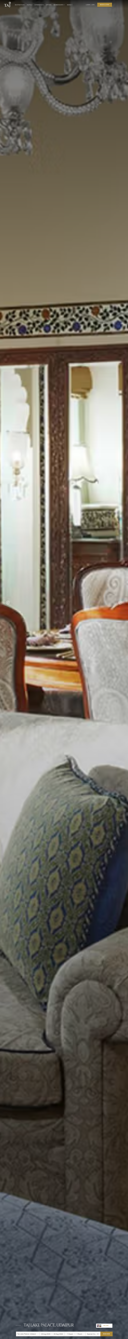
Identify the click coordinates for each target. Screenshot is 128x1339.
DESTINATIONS (20, 5)
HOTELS (29, 5)
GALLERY (106, 1325)
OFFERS (48, 5)
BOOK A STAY (104, 4)
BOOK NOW (106, 1334)
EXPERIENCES (39, 5)
